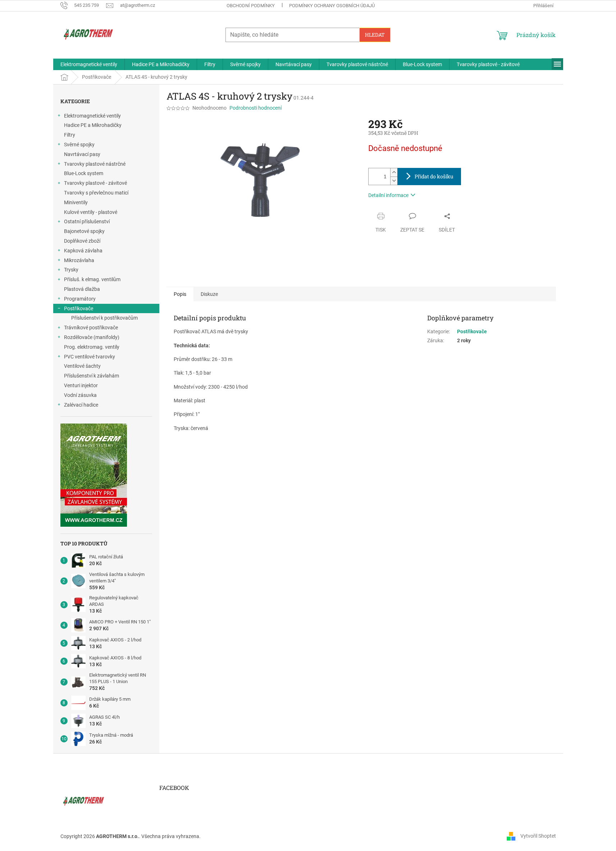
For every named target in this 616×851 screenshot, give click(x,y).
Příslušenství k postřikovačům (104, 318)
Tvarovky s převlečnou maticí (96, 193)
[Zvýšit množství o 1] (393, 172)
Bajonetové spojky (84, 231)
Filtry (69, 135)
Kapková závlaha (83, 250)
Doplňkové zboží (82, 241)
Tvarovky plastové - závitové (95, 183)
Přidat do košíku (434, 176)
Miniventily (76, 202)
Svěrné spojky (79, 144)
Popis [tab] (180, 294)
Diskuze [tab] (209, 294)
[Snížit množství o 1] (393, 181)
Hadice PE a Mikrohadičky (93, 125)
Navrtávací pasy (82, 154)
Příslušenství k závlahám (91, 376)
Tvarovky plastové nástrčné (95, 164)
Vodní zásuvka (80, 395)
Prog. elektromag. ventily (91, 347)
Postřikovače (78, 308)
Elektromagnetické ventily (92, 116)
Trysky (71, 270)
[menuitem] (88, 64)
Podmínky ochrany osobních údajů (332, 5)
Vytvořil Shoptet (538, 836)
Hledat (375, 34)
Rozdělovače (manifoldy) (91, 337)
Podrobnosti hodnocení (255, 108)
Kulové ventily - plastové (90, 212)
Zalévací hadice (81, 405)
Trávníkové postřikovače (91, 327)
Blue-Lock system (83, 173)
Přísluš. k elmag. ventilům (92, 279)
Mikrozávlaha (79, 260)
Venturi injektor (81, 385)
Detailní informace (388, 195)
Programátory (80, 299)
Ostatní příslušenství (87, 221)
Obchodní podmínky (251, 5)
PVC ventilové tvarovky (89, 357)
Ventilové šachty (82, 366)
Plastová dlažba (82, 289)
